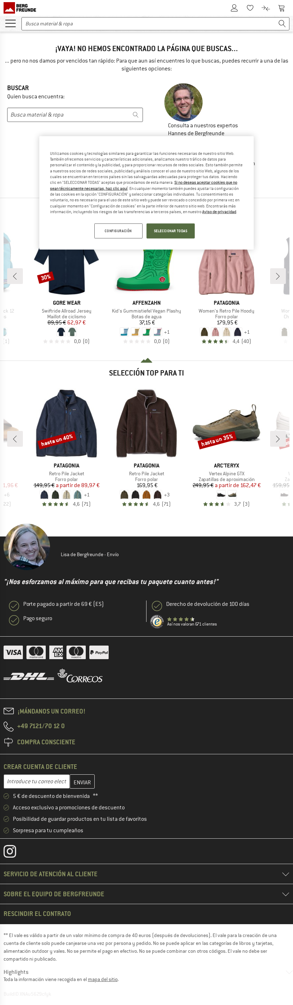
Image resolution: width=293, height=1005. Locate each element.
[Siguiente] (278, 276)
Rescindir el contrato (37, 914)
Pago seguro (37, 618)
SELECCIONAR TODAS (171, 231)
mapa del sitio (103, 979)
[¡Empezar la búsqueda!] (282, 23)
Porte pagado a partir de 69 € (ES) (63, 604)
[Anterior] (15, 276)
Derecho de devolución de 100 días (207, 604)
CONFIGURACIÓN (118, 231)
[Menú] (10, 23)
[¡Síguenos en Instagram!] (15, 853)
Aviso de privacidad (219, 211)
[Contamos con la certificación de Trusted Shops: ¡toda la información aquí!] (157, 622)
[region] (146, 193)
